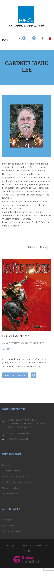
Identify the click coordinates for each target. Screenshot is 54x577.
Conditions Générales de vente (16, 482)
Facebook (42, 38)
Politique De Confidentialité (15, 476)
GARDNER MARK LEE (32, 343)
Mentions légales (10, 488)
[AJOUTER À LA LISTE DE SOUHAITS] (34, 375)
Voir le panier (8, 525)
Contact (6, 465)
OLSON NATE (13, 343)
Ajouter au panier (15, 375)
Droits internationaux (12, 470)
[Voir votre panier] (31, 39)
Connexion (7, 519)
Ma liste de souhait (11, 531)
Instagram (50, 38)
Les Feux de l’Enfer (15, 336)
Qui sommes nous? (11, 493)
